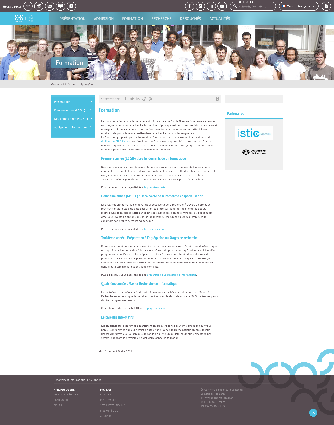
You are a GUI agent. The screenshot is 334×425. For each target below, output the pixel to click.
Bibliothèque (109, 410)
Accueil (72, 84)
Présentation (72, 18)
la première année (154, 187)
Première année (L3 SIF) (69, 110)
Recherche (161, 18)
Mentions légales (66, 394)
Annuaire (106, 416)
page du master (156, 308)
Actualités (220, 18)
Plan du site (62, 400)
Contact (105, 394)
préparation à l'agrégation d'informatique (171, 274)
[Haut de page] (313, 413)
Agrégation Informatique (70, 127)
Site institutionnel (113, 405)
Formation (132, 18)
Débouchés (190, 18)
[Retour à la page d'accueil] (24, 18)
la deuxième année (155, 229)
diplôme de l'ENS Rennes (115, 141)
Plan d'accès (108, 400)
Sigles (58, 405)
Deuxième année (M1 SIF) (71, 119)
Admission (104, 18)
